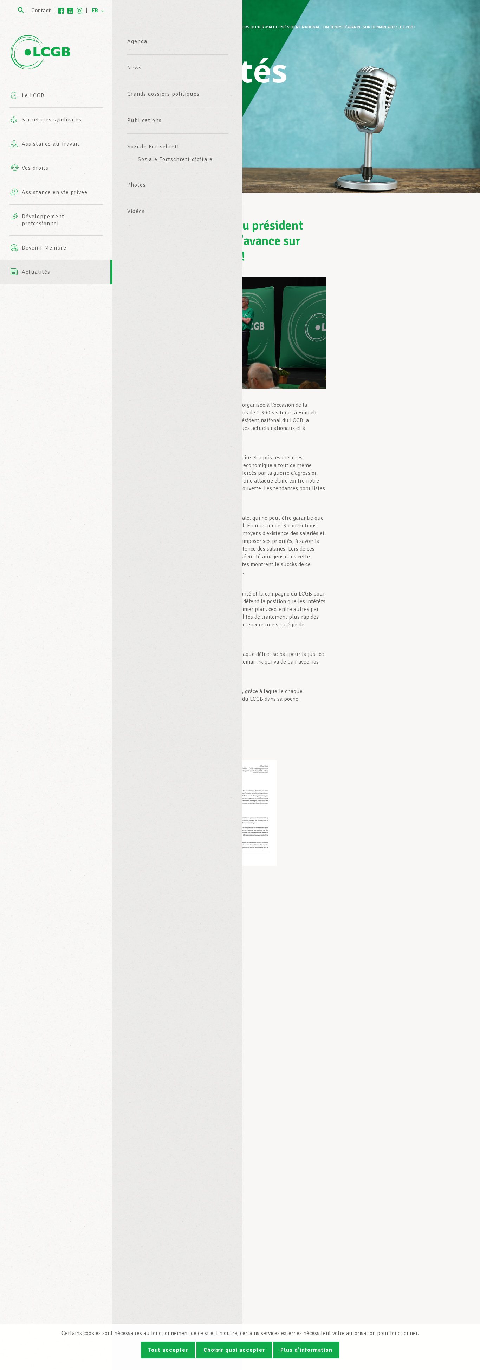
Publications (144, 120)
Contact (41, 10)
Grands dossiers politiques (163, 94)
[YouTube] (70, 10)
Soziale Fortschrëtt (153, 146)
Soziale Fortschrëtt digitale (175, 159)
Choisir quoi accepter (234, 1350)
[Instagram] (79, 10)
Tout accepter (168, 1350)
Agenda (137, 41)
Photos (136, 184)
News (134, 67)
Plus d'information (306, 1350)
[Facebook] (61, 10)
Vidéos (136, 211)
